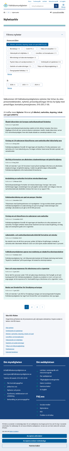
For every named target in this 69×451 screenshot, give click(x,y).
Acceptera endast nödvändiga (34, 441)
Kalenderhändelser (12, 352)
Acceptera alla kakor (34, 436)
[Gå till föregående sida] (42, 307)
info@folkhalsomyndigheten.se (15, 370)
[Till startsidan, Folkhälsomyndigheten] (15, 5)
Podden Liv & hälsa (46, 415)
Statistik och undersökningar (15, 343)
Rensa (9, 74)
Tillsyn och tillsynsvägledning (15, 346)
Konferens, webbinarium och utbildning (17, 394)
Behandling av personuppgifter (18, 399)
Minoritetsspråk (53, 1)
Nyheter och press (13, 390)
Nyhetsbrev (44, 408)
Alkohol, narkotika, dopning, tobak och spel (20, 334)
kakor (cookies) (14, 431)
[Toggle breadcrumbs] (8, 12)
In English (62, 1)
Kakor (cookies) (45, 383)
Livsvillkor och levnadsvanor (15, 337)
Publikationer (10, 349)
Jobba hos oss (12, 386)
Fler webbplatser (46, 376)
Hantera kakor (34, 446)
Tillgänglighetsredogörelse (49, 380)
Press (29, 1)
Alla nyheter (10, 328)
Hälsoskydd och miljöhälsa (14, 340)
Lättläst (44, 1)
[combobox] (44, 6)
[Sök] (56, 6)
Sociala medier (45, 405)
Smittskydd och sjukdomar (14, 331)
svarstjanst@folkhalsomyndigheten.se (17, 374)
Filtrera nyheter (13, 34)
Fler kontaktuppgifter (15, 383)
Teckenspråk (37, 1)
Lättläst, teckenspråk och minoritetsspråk (49, 371)
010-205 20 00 (22, 378)
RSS (41, 412)
